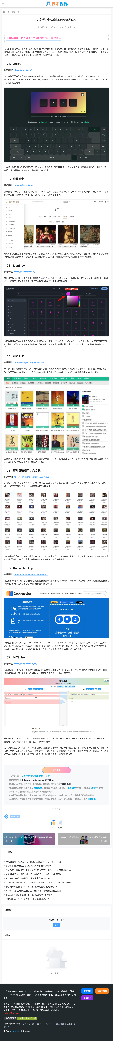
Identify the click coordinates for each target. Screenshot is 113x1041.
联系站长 (87, 997)
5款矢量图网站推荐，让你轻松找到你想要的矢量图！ (29, 866)
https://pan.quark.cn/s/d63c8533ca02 (31, 477)
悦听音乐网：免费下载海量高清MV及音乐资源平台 (28, 899)
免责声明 (87, 991)
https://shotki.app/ (23, 70)
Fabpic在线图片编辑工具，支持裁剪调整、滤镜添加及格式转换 (33, 891)
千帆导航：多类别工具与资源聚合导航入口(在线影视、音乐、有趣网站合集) (38, 870)
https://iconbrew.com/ (24, 272)
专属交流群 (102, 991)
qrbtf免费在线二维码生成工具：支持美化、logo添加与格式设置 (33, 874)
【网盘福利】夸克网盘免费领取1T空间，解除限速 (33, 38)
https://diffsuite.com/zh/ (25, 663)
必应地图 (68, 1024)
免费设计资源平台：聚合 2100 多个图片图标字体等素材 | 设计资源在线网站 (39, 882)
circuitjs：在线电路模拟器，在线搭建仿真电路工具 (28, 878)
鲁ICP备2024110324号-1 (43, 1024)
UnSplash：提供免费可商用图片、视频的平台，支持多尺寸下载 (33, 862)
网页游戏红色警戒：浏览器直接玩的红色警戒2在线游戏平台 (32, 886)
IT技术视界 (45, 27)
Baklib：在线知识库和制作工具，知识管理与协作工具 (29, 895)
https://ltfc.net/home (23, 185)
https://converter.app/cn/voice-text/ (31, 574)
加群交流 (66, 784)
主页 (7, 12)
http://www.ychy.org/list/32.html (29, 362)
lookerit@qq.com (11, 1013)
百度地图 (60, 1024)
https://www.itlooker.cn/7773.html (38, 780)
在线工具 (15, 12)
